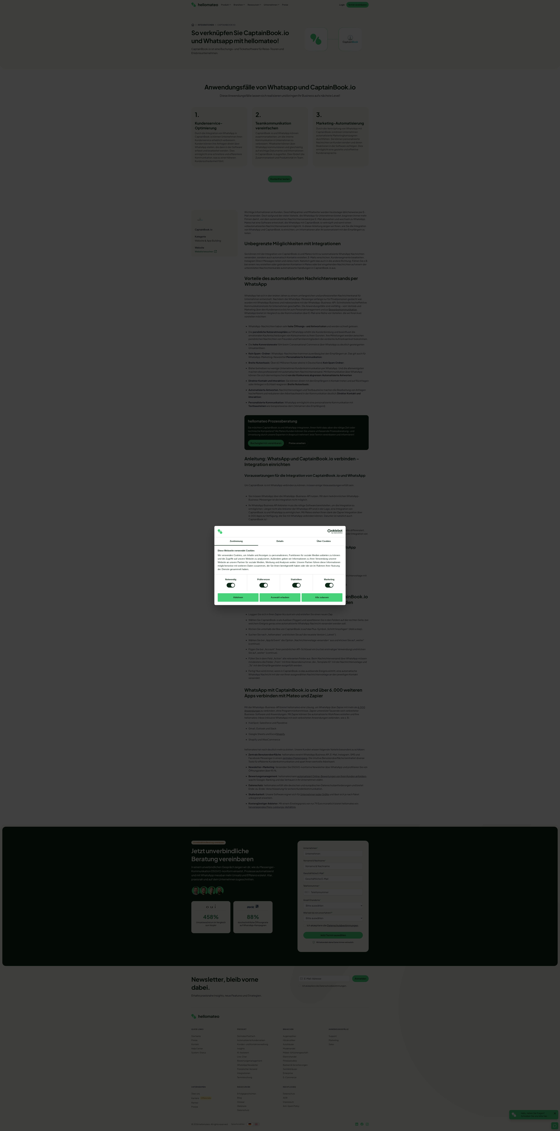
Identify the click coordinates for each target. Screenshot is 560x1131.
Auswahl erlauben (280, 597)
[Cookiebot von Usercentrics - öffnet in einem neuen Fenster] (329, 531)
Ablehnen (238, 597)
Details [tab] (280, 541)
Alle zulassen (322, 597)
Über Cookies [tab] (324, 541)
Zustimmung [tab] (236, 541)
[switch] (263, 585)
